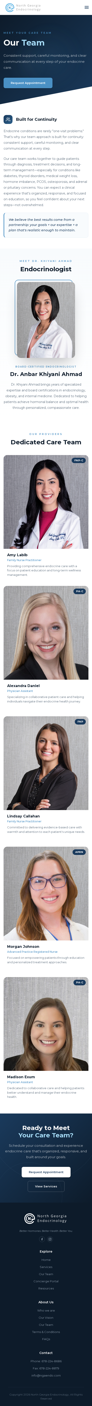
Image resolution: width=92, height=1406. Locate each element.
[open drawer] (86, 7)
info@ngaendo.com (46, 1375)
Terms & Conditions (46, 1332)
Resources (46, 1288)
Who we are (46, 1310)
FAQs (46, 1339)
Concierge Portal (46, 1281)
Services (46, 1267)
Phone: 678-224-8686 (46, 1361)
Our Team (46, 1274)
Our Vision (46, 1317)
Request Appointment (28, 83)
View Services (46, 1186)
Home (46, 1260)
